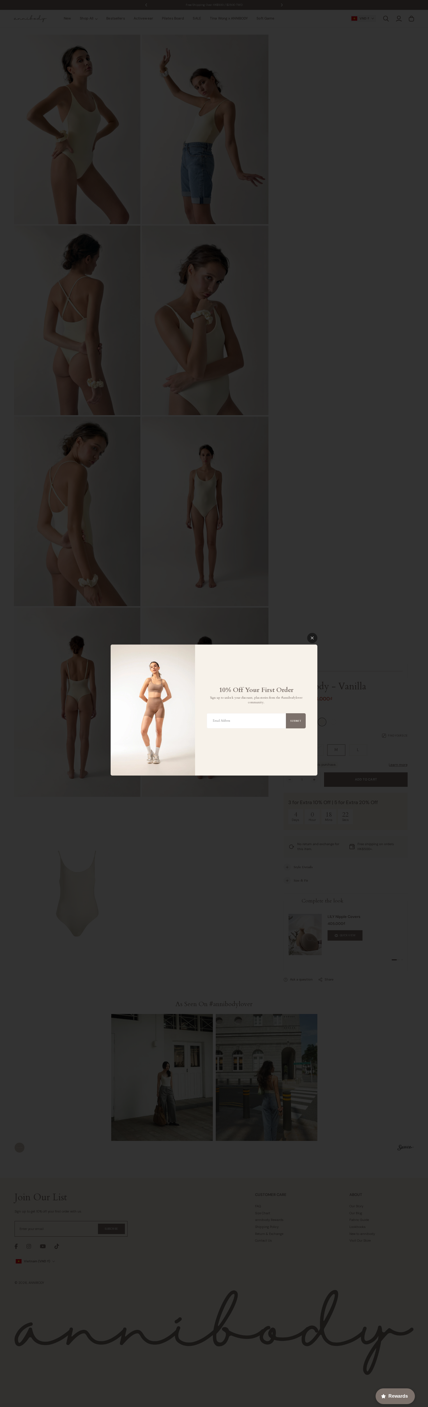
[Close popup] (312, 638)
